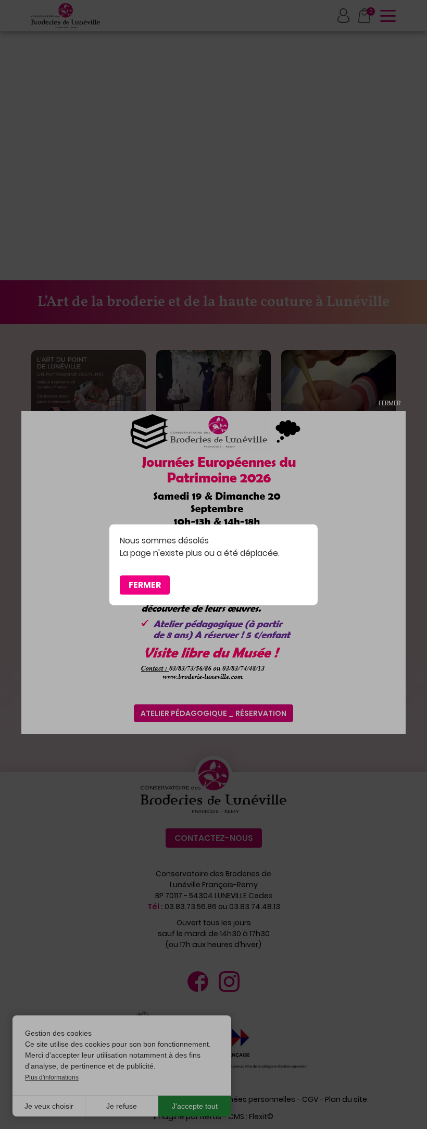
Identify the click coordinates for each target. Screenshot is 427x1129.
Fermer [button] (145, 585)
